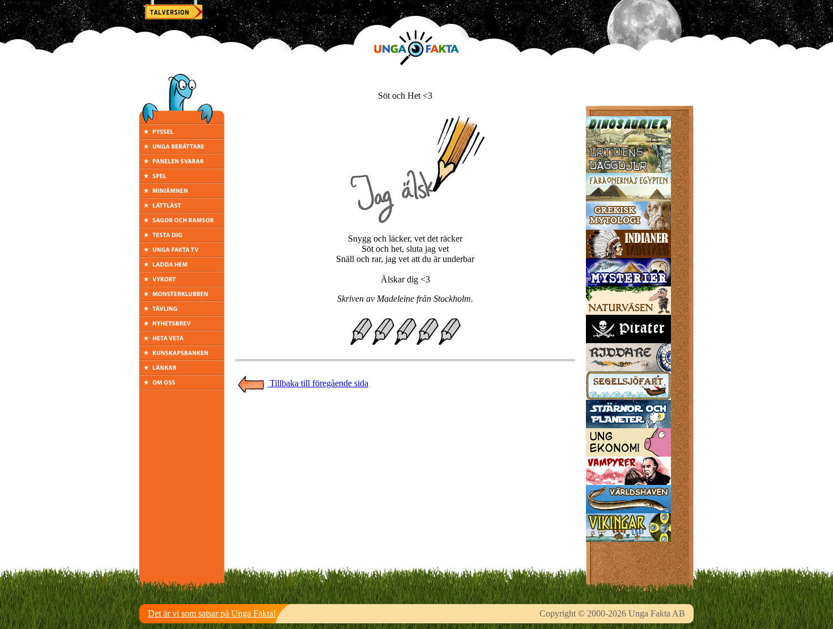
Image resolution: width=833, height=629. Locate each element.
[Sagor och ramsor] (181, 224)
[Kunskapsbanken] (181, 357)
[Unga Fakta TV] (181, 254)
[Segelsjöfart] (628, 397)
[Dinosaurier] (628, 141)
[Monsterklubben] (181, 298)
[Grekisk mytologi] (628, 226)
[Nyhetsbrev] (181, 327)
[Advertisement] (405, 419)
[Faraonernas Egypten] (628, 198)
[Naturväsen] (628, 311)
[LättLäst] (181, 209)
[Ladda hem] (181, 268)
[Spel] (181, 180)
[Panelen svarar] (181, 165)
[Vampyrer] (628, 482)
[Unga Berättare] (181, 150)
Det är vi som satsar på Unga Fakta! (212, 613)
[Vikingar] (628, 538)
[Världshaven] (628, 510)
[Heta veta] (181, 342)
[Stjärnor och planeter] (628, 425)
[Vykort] (181, 283)
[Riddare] (628, 368)
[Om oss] (181, 386)
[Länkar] (181, 372)
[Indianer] (628, 255)
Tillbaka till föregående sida (317, 383)
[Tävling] (181, 313)
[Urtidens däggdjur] (628, 170)
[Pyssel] (181, 136)
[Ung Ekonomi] (628, 453)
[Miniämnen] (181, 195)
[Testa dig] (181, 239)
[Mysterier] (628, 283)
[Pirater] (628, 340)
